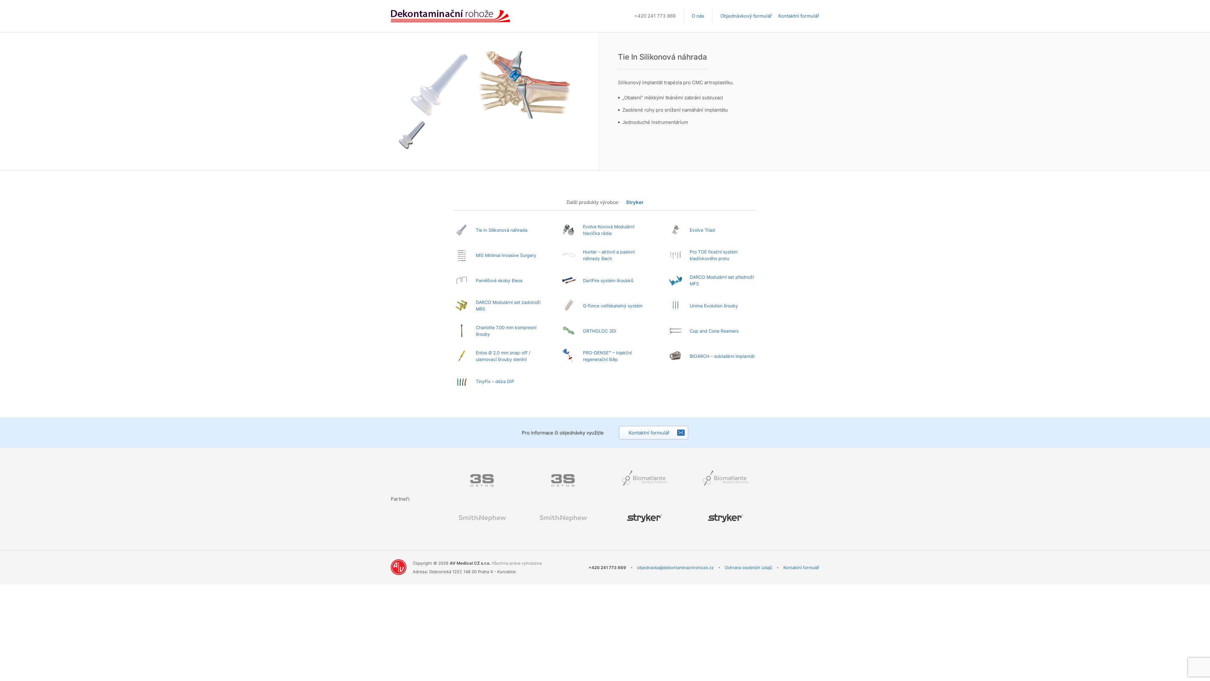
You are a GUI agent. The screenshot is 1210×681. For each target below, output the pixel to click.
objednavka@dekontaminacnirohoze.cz (675, 567)
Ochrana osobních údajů (748, 567)
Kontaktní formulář (798, 16)
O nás (698, 16)
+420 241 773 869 (655, 16)
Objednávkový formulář (746, 16)
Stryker (634, 202)
